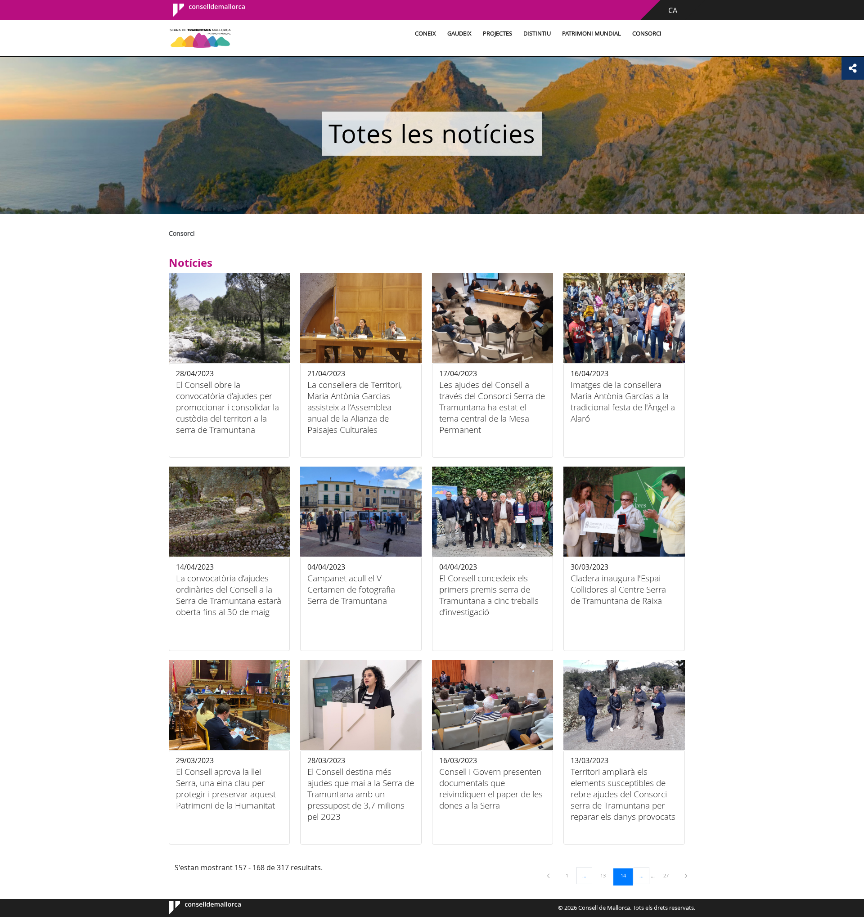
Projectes (497, 33)
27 (669, 875)
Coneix (425, 33)
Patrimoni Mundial (591, 33)
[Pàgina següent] (686, 875)
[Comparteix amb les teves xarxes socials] (853, 68)
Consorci (647, 33)
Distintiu (537, 33)
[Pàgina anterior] (549, 875)
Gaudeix (459, 33)
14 (626, 875)
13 (606, 875)
